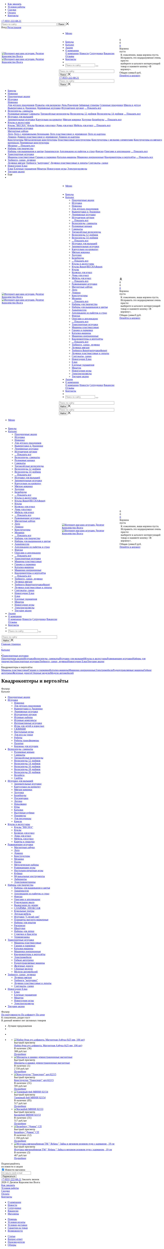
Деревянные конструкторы (34, 142)
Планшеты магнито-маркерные (31, 919)
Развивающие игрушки (20, 128)
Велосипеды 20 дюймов (27, 772)
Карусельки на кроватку (49, 119)
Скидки (5, 1191)
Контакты (6, 1196)
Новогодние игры (57, 168)
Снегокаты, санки (98, 163)
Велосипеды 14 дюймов (110, 113)
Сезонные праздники (111, 105)
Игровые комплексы (25, 720)
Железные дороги (22, 673)
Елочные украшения (25, 168)
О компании (72, 53)
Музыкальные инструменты (29, 876)
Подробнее (20, 1054)
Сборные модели (41, 673)
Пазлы (17, 861)
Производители (16, 1242)
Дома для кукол (64, 125)
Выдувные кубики (24, 812)
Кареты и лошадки (24, 841)
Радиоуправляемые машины (128, 670)
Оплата (5, 1193)
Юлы (17, 807)
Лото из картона (97, 134)
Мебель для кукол (83, 125)
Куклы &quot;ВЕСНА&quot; (87, 266)
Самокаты (34, 113)
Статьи (11, 1236)
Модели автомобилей (62, 673)
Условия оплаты (16, 1222)
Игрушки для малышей (20, 116)
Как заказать (8, 1185)
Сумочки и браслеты (25, 934)
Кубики (18, 873)
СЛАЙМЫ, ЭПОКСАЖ (27, 908)
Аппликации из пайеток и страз (77, 151)
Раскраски (19, 925)
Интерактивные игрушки (28, 723)
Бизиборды (98, 119)
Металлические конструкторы (40, 139)
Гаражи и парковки (46, 157)
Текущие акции (16, 171)
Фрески (99, 151)
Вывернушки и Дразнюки (22, 108)
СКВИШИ (20, 728)
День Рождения (69, 105)
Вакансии (109, 53)
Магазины (13, 1213)
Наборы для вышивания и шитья (26, 151)
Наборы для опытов (25, 922)
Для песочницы (22, 818)
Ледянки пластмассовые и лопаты (69, 163)
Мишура (41, 168)
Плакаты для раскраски (48, 105)
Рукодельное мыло (24, 902)
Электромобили (104, 670)
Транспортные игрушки (21, 154)
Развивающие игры (24, 867)
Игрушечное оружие (72, 108)
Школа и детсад (132, 105)
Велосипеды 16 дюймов (27, 766)
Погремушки (21, 798)
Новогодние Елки (17, 165)
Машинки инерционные (90, 157)
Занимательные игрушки (21, 119)
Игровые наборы (23, 717)
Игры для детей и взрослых (29, 726)
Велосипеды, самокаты (20, 111)
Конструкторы (16, 139)
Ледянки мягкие (16, 163)
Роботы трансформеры (26, 740)
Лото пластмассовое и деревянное (68, 134)
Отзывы (69, 56)
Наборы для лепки (24, 931)
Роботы (18, 737)
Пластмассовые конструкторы (74, 139)
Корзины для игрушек (26, 746)
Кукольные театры (24, 911)
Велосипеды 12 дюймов (83, 113)
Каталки (18, 809)
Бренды (12, 90)
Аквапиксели (51, 151)
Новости (84, 53)
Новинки (13, 93)
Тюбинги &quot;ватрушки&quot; (89, 350)
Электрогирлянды (77, 168)
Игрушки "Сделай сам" (27, 916)
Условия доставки (17, 1225)
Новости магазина (14, 1169)
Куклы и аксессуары (19, 122)
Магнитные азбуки (18, 131)
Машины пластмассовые (21, 157)
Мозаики (12, 145)
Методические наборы (26, 864)
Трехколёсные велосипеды (55, 113)
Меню (68, 33)
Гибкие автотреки (24, 960)
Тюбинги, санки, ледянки (22, 160)
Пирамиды (20, 815)
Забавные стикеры (89, 105)
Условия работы (10, 1188)
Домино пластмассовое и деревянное (37, 137)
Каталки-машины (66, 157)
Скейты (18, 778)
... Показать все (80, 220)
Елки (10, 168)
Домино (12, 137)
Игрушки (13, 99)
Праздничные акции (19, 96)
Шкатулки (19, 928)
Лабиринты (20, 879)
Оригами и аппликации (117, 151)
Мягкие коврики (72, 119)
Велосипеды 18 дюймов (27, 769)
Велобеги (19, 775)
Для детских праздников (21, 105)
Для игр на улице (23, 734)
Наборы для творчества (20, 148)
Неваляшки (20, 804)
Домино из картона (69, 137)
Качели (18, 821)
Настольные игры (24, 731)
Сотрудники (96, 53)
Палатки (18, 743)
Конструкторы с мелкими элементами (112, 139)
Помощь (12, 1219)
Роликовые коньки (18, 113)
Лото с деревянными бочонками (31, 134)
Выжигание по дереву (26, 905)
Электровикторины (25, 882)
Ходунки (86, 119)
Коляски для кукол (45, 125)
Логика (18, 801)
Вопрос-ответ (15, 1239)
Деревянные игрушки (49, 108)
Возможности (15, 1230)
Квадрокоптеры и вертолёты (120, 157)
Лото (10, 134)
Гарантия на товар (18, 1228)
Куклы (31, 125)
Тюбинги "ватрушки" (38, 163)
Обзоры (12, 1245)
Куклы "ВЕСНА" (17, 125)
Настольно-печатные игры (28, 870)
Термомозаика (22, 937)
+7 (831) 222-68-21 (11, 21)
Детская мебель (22, 913)
